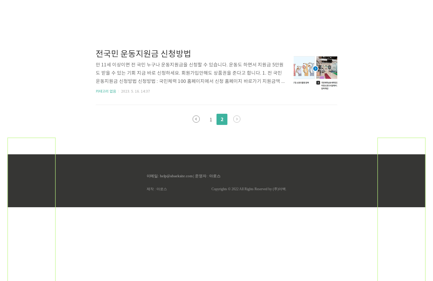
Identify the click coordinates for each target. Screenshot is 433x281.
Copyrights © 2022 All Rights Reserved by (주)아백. (249, 189)
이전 (196, 119)
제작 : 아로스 (157, 189)
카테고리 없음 (106, 91)
